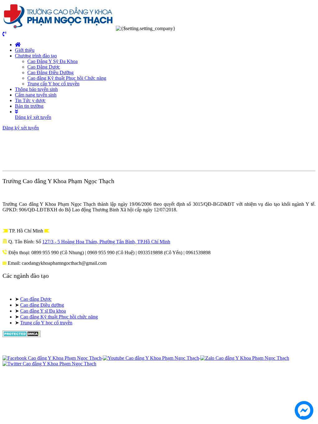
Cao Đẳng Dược (43, 67)
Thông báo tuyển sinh (36, 89)
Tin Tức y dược (30, 100)
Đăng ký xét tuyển (33, 117)
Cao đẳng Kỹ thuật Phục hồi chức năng (59, 316)
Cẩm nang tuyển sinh (36, 94)
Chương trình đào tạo (36, 55)
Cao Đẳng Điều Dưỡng (50, 72)
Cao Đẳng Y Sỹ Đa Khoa (52, 61)
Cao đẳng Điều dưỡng (42, 305)
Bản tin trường (29, 106)
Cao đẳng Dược (36, 299)
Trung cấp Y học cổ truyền (53, 83)
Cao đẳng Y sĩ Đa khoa (43, 310)
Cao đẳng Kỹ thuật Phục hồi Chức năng (66, 78)
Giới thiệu (24, 50)
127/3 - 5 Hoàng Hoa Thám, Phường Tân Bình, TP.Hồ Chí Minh (106, 241)
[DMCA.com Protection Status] (21, 335)
